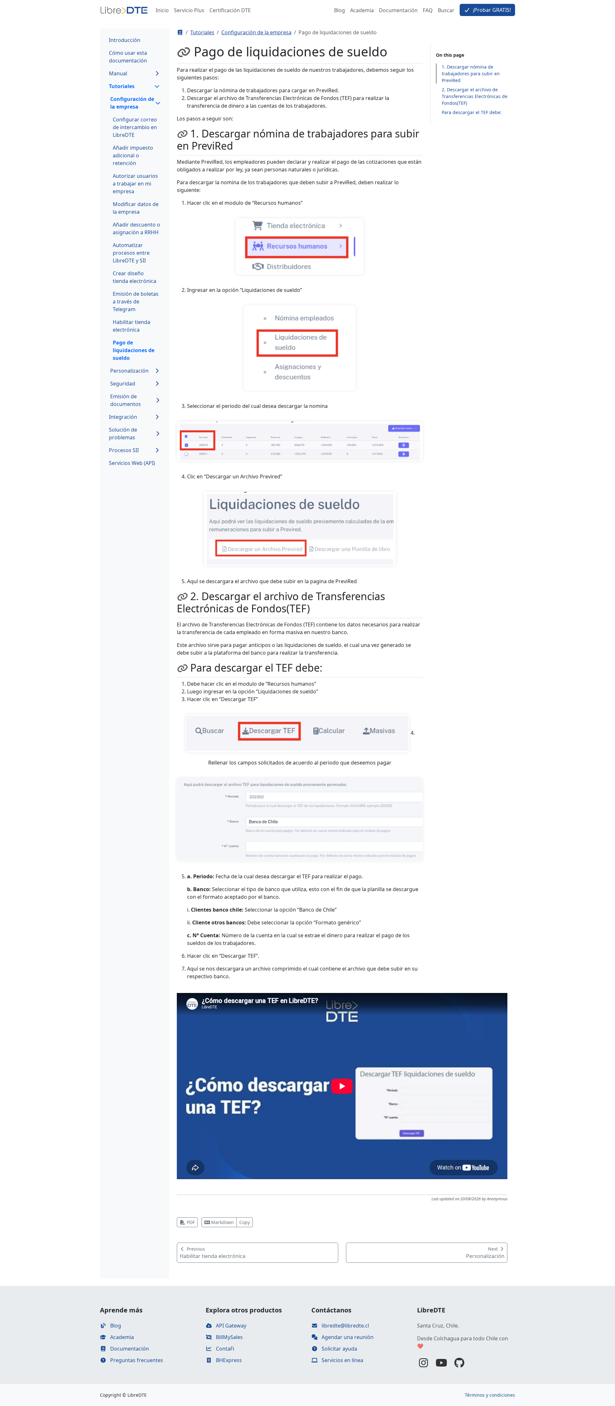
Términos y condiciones (490, 1395)
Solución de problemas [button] (123, 433)
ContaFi (224, 1348)
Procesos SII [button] (124, 450)
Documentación (398, 10)
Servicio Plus (189, 10)
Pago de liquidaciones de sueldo (133, 350)
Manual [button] (118, 73)
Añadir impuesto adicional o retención (133, 155)
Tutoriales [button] (122, 86)
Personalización (485, 1253)
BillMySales (229, 1337)
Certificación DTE (230, 10)
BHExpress (228, 1360)
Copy (244, 1222)
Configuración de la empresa (256, 32)
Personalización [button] (129, 370)
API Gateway (230, 1325)
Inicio (162, 10)
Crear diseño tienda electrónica (134, 277)
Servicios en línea (341, 1360)
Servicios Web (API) (132, 463)
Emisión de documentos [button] (125, 400)
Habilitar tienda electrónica (131, 325)
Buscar (446, 10)
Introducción (124, 40)
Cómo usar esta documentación (128, 56)
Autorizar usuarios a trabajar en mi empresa (135, 183)
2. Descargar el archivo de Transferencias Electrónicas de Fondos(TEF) (474, 96)
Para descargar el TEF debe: (472, 112)
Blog (339, 10)
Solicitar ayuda (338, 1348)
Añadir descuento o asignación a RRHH (136, 228)
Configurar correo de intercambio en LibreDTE (135, 127)
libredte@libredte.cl (344, 1325)
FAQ (428, 10)
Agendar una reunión (346, 1337)
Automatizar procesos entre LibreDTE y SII (131, 253)
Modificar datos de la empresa (136, 208)
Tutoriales (202, 32)
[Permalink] (185, 52)
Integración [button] (123, 416)
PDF (190, 1222)
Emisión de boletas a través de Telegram (136, 301)
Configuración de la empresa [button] (132, 102)
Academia (362, 10)
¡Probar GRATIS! (491, 9)
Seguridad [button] (122, 383)
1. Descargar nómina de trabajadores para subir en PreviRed (471, 73)
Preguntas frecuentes (136, 1360)
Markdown (222, 1222)
